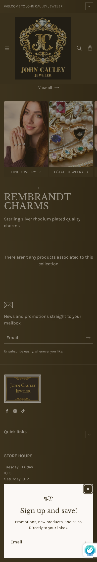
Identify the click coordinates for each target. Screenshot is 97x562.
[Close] (88, 489)
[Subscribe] (84, 542)
